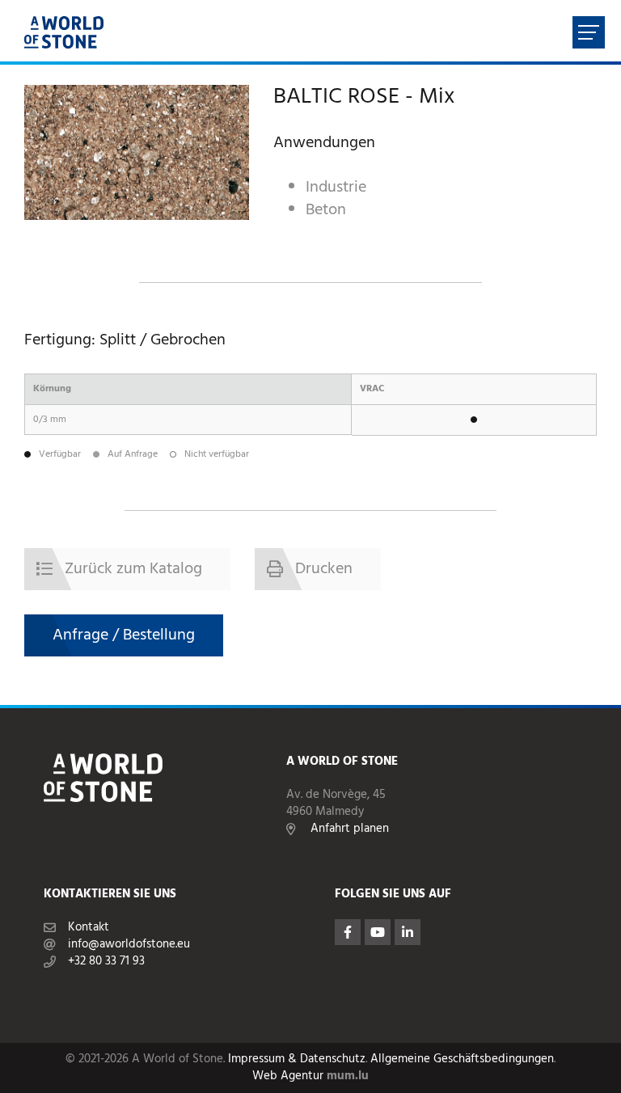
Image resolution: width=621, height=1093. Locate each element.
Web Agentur (287, 1076)
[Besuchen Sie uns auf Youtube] (378, 932)
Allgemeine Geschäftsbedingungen (462, 1059)
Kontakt (88, 927)
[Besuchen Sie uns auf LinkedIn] (407, 932)
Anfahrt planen (349, 829)
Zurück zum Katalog (133, 569)
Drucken (324, 569)
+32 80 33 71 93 (106, 961)
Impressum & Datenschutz (296, 1059)
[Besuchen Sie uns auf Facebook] (348, 932)
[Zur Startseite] (64, 32)
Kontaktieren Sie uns (110, 894)
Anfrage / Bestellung (124, 635)
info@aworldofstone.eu (129, 944)
